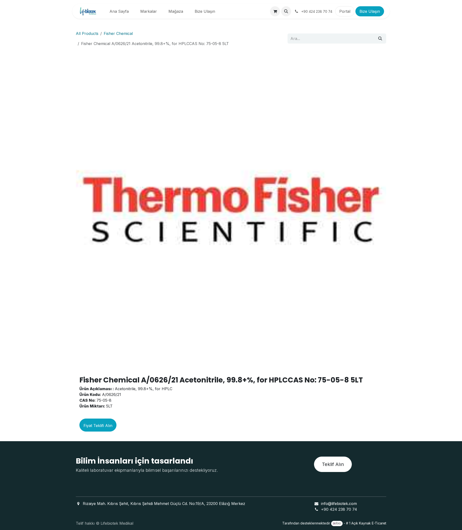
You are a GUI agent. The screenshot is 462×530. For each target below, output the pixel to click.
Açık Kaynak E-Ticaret (368, 523)
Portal (344, 11)
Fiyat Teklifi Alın (97, 425)
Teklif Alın (333, 464)
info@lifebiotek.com (339, 503)
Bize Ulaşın (369, 11)
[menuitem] (119, 11)
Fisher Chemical (118, 33)
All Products (87, 33)
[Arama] (380, 38)
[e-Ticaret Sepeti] (275, 11)
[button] (286, 11)
